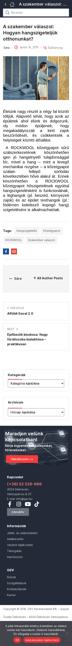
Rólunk (11, 577)
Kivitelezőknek (16, 589)
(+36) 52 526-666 (24, 484)
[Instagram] (18, 504)
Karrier (11, 595)
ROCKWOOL (13, 240)
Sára (7, 47)
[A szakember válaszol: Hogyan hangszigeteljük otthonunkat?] (6, 251)
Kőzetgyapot (51, 230)
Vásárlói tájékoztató (20, 545)
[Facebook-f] (9, 504)
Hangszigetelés (26, 230)
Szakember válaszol (41, 240)
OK (17, 640)
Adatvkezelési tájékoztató (42, 640)
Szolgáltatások (16, 583)
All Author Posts (50, 278)
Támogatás (14, 551)
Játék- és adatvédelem (22, 533)
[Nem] (67, 633)
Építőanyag (55, 47)
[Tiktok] (36, 504)
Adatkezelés (15, 539)
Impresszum (15, 557)
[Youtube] (27, 504)
